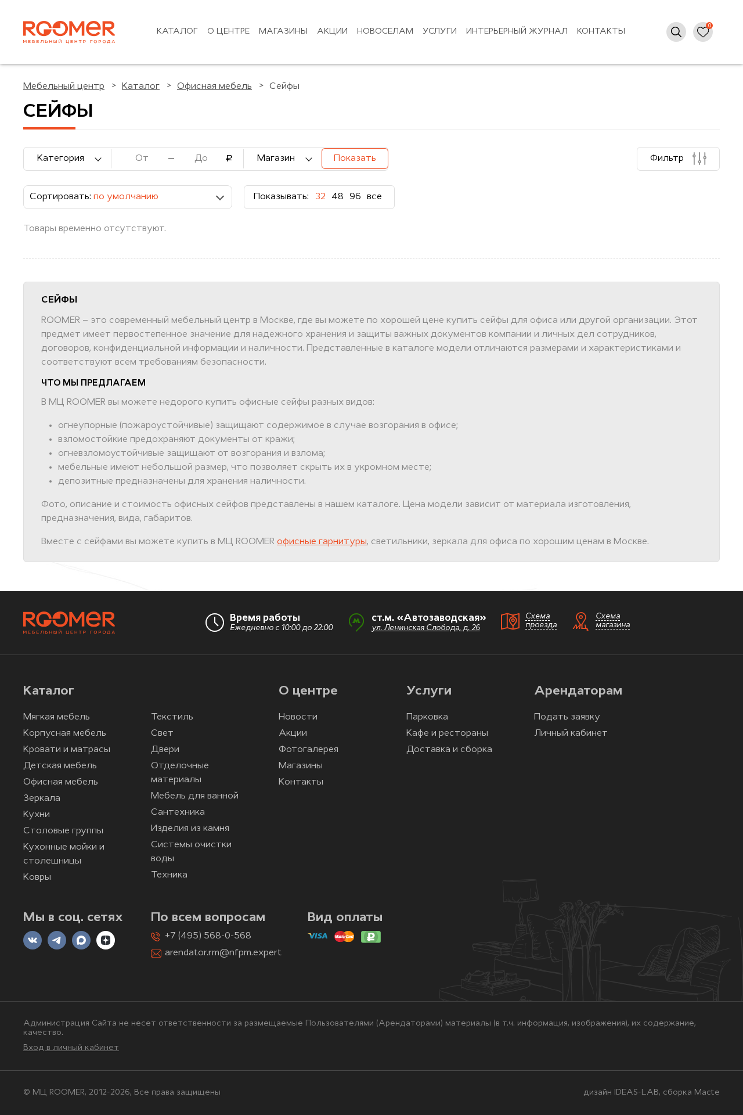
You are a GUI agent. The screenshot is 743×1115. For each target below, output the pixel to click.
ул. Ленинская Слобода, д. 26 (426, 628)
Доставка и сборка (449, 749)
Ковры (37, 877)
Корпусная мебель (64, 733)
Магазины (283, 31)
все (374, 197)
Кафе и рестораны (447, 733)
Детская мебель (60, 766)
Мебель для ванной (195, 796)
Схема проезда (541, 621)
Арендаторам (578, 691)
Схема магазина (613, 621)
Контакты (601, 31)
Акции (332, 31)
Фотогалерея (308, 749)
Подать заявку (567, 717)
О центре (228, 31)
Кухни (36, 814)
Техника (169, 875)
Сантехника (178, 812)
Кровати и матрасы (66, 749)
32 (320, 197)
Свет (162, 733)
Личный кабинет (571, 733)
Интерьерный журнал (517, 31)
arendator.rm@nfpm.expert (223, 953)
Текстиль (172, 717)
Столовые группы (63, 831)
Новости (298, 717)
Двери (165, 749)
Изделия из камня (190, 828)
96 (355, 197)
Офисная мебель (60, 782)
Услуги (440, 31)
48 (337, 197)
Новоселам (385, 31)
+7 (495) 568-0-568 (208, 936)
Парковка (427, 717)
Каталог (177, 31)
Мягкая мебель (56, 717)
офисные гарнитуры (322, 541)
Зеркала (41, 798)
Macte (707, 1092)
